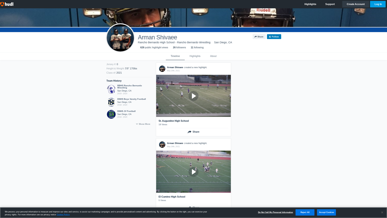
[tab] (175, 56)
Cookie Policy (63, 215)
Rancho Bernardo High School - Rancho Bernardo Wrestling (174, 42)
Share (260, 36)
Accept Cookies (326, 212)
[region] (193, 212)
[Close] (382, 212)
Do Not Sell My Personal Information (275, 212)
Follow (275, 36)
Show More (144, 124)
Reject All (305, 212)
